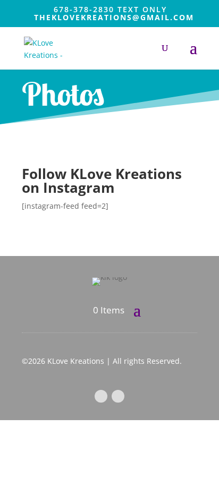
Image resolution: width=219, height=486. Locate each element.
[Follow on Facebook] (101, 396)
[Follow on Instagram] (118, 396)
